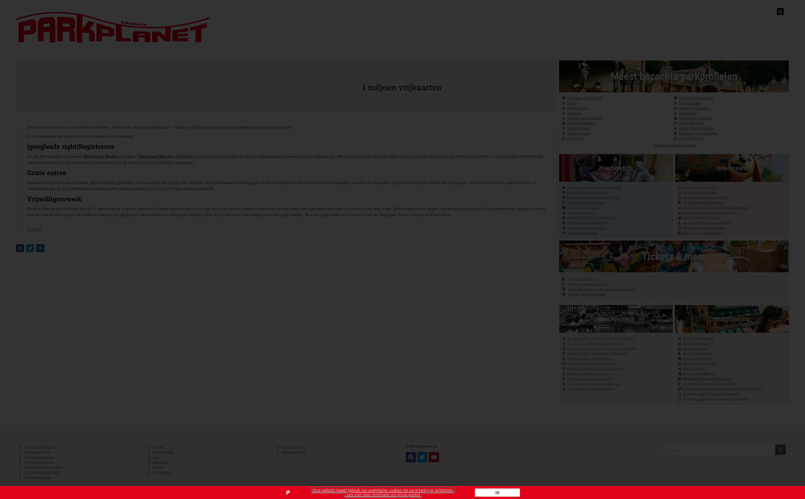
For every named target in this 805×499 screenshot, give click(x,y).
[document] (402, 249)
